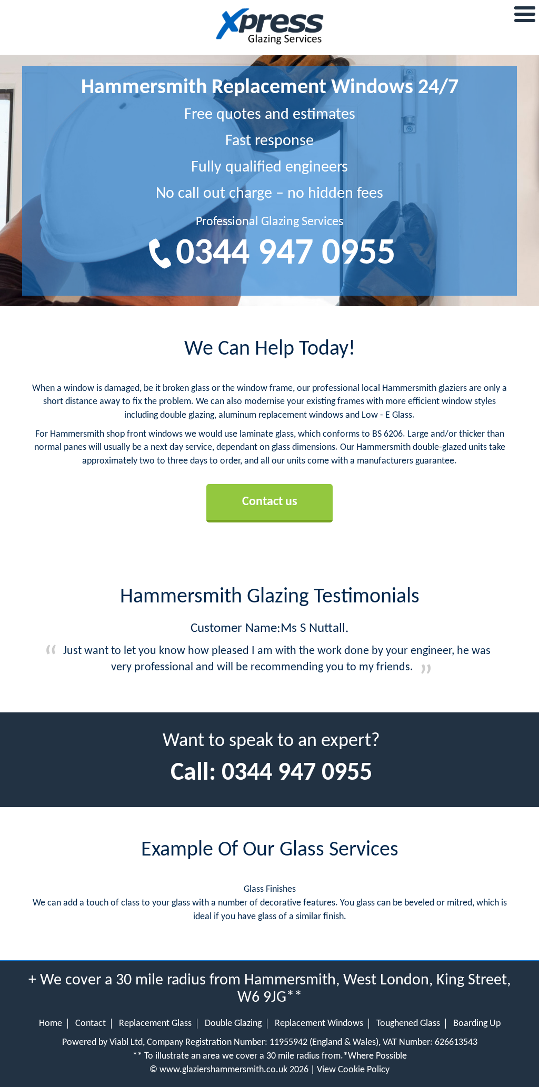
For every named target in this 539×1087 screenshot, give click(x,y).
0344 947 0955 (285, 254)
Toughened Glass (408, 1024)
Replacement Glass (155, 1024)
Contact (90, 1024)
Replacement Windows (319, 1024)
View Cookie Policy (353, 1070)
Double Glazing (233, 1024)
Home (50, 1024)
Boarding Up (477, 1024)
